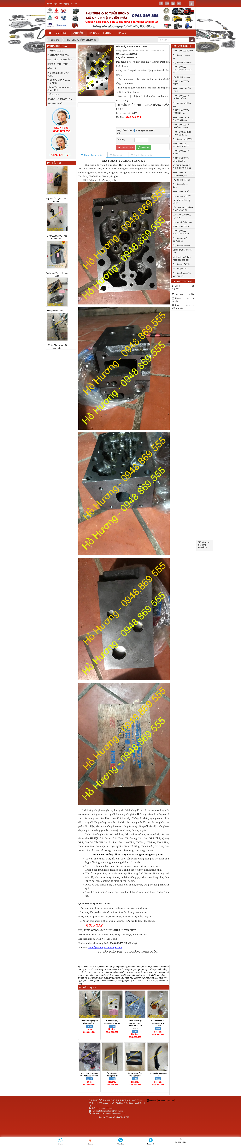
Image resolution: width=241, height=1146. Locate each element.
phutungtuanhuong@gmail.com (63, 3)
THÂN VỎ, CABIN (55, 50)
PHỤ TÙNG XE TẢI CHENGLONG (181, 159)
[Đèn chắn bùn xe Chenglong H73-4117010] (157, 1004)
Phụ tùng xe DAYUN (181, 264)
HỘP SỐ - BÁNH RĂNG (57, 64)
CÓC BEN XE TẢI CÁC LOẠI (59, 99)
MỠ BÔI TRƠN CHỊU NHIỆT (182, 201)
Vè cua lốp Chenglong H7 (158, 1074)
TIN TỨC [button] (93, 32)
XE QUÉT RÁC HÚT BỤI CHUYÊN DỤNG (182, 166)
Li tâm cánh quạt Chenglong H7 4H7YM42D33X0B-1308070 (135, 1024)
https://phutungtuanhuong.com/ (105, 947)
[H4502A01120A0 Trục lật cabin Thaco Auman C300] (57, 289)
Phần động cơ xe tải (144, 131)
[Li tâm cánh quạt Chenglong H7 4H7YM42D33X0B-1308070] (135, 1004)
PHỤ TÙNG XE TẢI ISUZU (181, 152)
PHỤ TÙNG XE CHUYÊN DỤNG (180, 174)
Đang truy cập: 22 (167, 1100)
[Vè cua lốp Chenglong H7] (157, 1057)
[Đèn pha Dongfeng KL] (57, 179)
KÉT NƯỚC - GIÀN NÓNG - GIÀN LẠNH (59, 89)
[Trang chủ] (50, 32)
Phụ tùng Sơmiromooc (182, 221)
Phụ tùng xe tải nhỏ (181, 179)
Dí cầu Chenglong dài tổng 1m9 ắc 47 (89, 1021)
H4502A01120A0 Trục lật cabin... (57, 309)
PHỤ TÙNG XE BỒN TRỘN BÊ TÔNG (182, 133)
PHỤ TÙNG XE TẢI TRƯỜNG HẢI (181, 111)
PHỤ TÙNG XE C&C (182, 226)
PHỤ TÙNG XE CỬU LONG (182, 90)
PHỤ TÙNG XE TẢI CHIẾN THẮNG (181, 97)
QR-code (152, 1100)
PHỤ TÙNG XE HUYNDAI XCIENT (181, 145)
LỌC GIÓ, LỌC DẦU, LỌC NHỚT (182, 216)
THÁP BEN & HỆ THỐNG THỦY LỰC (58, 81)
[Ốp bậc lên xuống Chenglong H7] (135, 1057)
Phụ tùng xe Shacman (182, 62)
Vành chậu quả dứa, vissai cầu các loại (182, 258)
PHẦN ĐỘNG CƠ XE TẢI (58, 55)
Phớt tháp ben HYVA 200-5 (57, 272)
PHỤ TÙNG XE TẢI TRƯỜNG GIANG (181, 126)
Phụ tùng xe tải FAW (182, 195)
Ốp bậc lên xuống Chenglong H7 (135, 1074)
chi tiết (89, 1026)
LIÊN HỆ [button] (107, 32)
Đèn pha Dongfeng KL (57, 198)
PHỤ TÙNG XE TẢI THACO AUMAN (181, 119)
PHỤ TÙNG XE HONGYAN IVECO (181, 232)
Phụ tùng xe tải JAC (181, 76)
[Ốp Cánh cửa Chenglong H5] (112, 1057)
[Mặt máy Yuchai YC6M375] (96, 101)
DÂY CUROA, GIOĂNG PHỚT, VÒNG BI (183, 209)
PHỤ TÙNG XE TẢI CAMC (181, 82)
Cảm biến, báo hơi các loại (182, 251)
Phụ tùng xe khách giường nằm (181, 239)
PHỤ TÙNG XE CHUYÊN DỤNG (58, 74)
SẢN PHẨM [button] (78, 32)
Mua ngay (145, 147)
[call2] (61, 145)
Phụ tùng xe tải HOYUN (183, 139)
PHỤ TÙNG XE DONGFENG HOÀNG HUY (182, 69)
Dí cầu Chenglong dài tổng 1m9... (57, 234)
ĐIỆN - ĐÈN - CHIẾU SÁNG (59, 59)
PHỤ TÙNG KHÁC (55, 103)
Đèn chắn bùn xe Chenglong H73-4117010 (158, 1023)
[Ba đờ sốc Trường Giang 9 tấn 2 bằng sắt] (57, 326)
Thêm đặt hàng (127, 147)
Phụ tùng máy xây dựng (181, 185)
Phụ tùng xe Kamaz (181, 245)
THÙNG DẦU (53, 94)
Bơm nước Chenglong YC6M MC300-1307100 (89, 1074)
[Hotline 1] (61, 120)
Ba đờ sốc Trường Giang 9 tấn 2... (57, 346)
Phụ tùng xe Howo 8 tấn (182, 56)
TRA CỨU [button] (121, 32)
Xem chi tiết (203, 547)
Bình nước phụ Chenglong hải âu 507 (112, 1021)
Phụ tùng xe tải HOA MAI (182, 104)
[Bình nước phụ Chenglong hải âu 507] (112, 1004)
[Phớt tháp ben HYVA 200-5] (57, 252)
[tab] (92, 155)
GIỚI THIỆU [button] (61, 32)
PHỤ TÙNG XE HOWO (183, 50)
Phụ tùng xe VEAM (181, 268)
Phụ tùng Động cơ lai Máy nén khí (182, 274)
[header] (120, 18)
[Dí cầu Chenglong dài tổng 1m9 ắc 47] (89, 1004)
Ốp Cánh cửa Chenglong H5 (112, 1074)
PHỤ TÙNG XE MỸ (181, 191)
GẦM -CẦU (52, 68)
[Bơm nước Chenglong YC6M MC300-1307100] (89, 1057)
